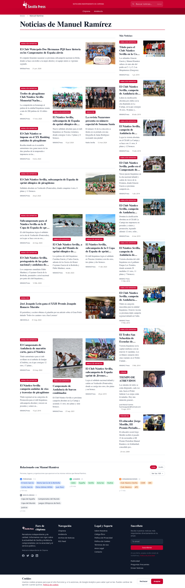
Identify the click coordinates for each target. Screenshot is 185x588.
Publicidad (135, 561)
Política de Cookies (102, 541)
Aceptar (157, 581)
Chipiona (86, 11)
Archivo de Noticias (66, 538)
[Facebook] (23, 555)
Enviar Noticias (137, 568)
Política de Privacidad (104, 538)
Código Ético (100, 534)
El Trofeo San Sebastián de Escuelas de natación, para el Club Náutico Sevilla (128, 343)
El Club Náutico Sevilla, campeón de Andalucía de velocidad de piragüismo (128, 93)
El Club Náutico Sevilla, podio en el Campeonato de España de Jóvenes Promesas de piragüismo (130, 171)
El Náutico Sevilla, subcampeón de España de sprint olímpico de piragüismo (66, 122)
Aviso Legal (99, 548)
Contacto (98, 552)
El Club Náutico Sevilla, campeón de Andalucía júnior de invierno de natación (129, 300)
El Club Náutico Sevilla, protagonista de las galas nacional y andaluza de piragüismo (34, 263)
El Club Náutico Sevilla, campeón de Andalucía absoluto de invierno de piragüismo (128, 214)
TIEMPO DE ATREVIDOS (127, 379)
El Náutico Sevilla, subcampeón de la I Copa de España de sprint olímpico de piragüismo (100, 249)
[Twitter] (28, 555)
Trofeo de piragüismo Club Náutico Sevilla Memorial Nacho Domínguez (32, 98)
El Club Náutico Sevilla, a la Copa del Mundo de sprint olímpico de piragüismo (67, 249)
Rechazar (143, 581)
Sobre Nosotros (101, 531)
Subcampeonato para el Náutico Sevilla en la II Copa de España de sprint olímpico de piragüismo (35, 226)
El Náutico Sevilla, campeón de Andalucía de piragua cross (129, 253)
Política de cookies (51, 584)
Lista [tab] (153, 467)
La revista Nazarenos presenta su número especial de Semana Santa (100, 120)
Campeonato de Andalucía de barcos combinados (64, 389)
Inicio (22, 16)
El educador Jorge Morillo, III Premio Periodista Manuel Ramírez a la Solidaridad (130, 428)
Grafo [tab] (160, 467)
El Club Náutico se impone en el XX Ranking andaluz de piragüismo (35, 136)
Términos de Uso (102, 545)
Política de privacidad (147, 556)
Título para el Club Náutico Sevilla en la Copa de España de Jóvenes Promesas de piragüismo (129, 55)
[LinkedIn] (37, 555)
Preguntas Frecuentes (140, 564)
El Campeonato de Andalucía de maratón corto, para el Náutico (33, 348)
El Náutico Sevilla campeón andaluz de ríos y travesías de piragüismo (34, 388)
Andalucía (98, 11)
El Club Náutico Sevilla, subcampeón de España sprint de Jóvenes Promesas (99, 373)
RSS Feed (62, 541)
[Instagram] (32, 555)
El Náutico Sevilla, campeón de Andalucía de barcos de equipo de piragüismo (129, 133)
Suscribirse (147, 547)
